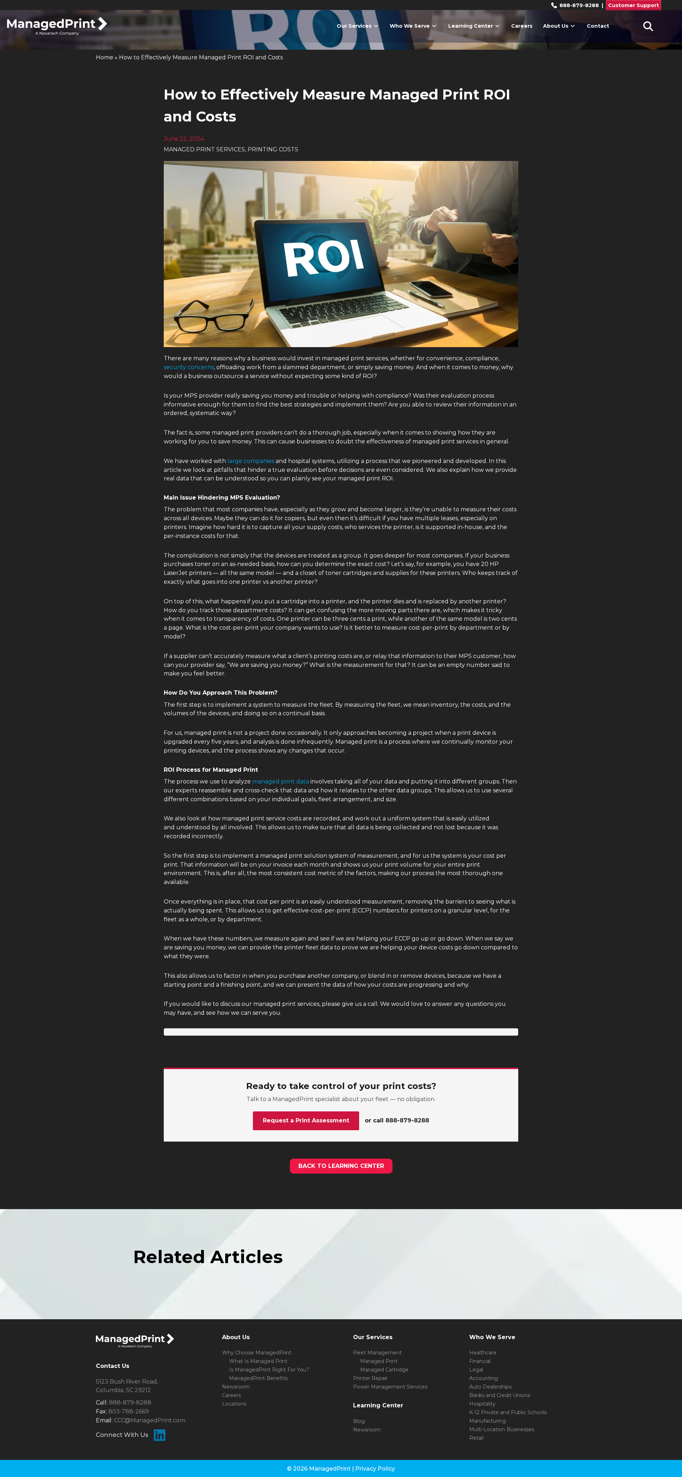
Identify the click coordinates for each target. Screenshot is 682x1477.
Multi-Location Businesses (501, 1429)
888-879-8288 (578, 5)
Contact (598, 26)
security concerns (189, 367)
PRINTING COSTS (273, 149)
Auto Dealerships (490, 1387)
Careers (521, 26)
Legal (476, 1370)
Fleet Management (377, 1352)
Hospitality (482, 1404)
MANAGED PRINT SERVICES (204, 149)
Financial (480, 1361)
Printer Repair (370, 1378)
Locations (234, 1404)
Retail (476, 1438)
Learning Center (471, 26)
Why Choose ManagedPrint (256, 1352)
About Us (556, 26)
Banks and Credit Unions (499, 1395)
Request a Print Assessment (306, 1120)
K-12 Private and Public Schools (508, 1412)
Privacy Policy (375, 1468)
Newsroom (236, 1387)
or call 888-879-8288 (397, 1120)
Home (104, 57)
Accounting (483, 1378)
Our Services (355, 26)
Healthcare (483, 1352)
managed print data (280, 781)
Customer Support (633, 5)
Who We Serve (410, 26)
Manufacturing (487, 1421)
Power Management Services (390, 1387)
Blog (359, 1421)
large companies (250, 461)
